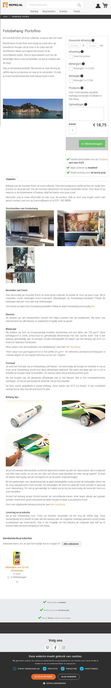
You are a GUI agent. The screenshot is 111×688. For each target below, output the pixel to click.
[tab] (10, 179)
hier (93, 306)
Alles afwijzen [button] (68, 676)
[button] (17, 582)
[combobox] (55, 4)
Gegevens (10, 179)
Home (5, 17)
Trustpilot (103, 159)
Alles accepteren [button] (43, 676)
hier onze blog (73, 347)
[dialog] (55, 670)
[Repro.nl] (13, 4)
